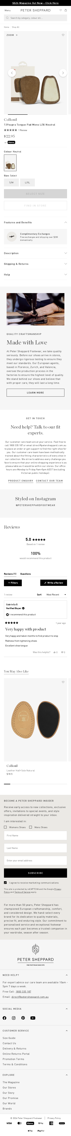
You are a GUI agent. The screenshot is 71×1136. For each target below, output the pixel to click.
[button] (15, 130)
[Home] (35, 10)
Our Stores (9, 1087)
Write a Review (56, 583)
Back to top (44, 1128)
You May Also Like (16, 671)
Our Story (8, 1092)
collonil (10, 119)
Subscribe (35, 873)
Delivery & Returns (14, 1048)
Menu (8, 10)
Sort (39, 594)
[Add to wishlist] (63, 35)
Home (6, 27)
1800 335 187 (23, 991)
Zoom (10, 35)
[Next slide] (63, 73)
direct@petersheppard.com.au (30, 996)
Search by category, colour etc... (27, 17)
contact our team (49, 480)
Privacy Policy (54, 1118)
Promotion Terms (13, 1058)
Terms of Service (23, 892)
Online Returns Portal (16, 1053)
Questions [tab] (25, 574)
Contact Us (9, 1043)
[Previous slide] (12, 73)
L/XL (27, 182)
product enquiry (20, 480)
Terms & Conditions (15, 1064)
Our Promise (10, 1097)
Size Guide (9, 1037)
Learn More (35, 392)
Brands (7, 1108)
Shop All (15, 27)
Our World (9, 1103)
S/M (11, 182)
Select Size (35, 193)
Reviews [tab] (10, 574)
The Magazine (11, 1082)
